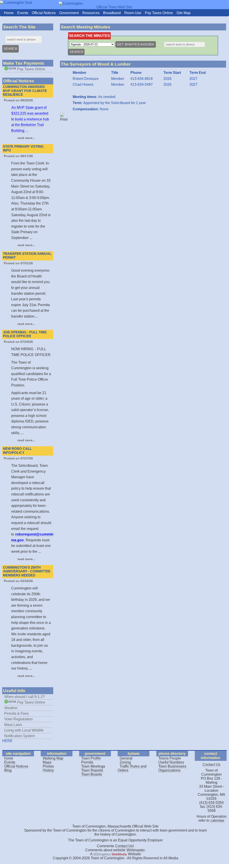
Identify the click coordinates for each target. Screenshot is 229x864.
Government (69, 13)
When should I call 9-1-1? (24, 697)
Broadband (112, 13)
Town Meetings (93, 766)
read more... (26, 138)
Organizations (169, 770)
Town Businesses (172, 766)
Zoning (125, 762)
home (8, 758)
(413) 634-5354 (211, 802)
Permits (87, 762)
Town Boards (91, 774)
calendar (217, 820)
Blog (8, 770)
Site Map (183, 13)
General (126, 758)
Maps (47, 762)
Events (22, 13)
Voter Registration (18, 719)
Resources (91, 13)
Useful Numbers (171, 762)
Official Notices (44, 13)
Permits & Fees (16, 713)
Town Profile (91, 758)
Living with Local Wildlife (24, 730)
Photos (48, 766)
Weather (11, 708)
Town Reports (92, 770)
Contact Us (211, 764)
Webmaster (136, 850)
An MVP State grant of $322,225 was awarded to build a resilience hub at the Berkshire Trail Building (30, 119)
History (48, 770)
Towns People (169, 758)
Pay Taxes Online (159, 13)
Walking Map (53, 758)
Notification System (19, 736)
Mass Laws (13, 725)
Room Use (132, 13)
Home (9, 13)
